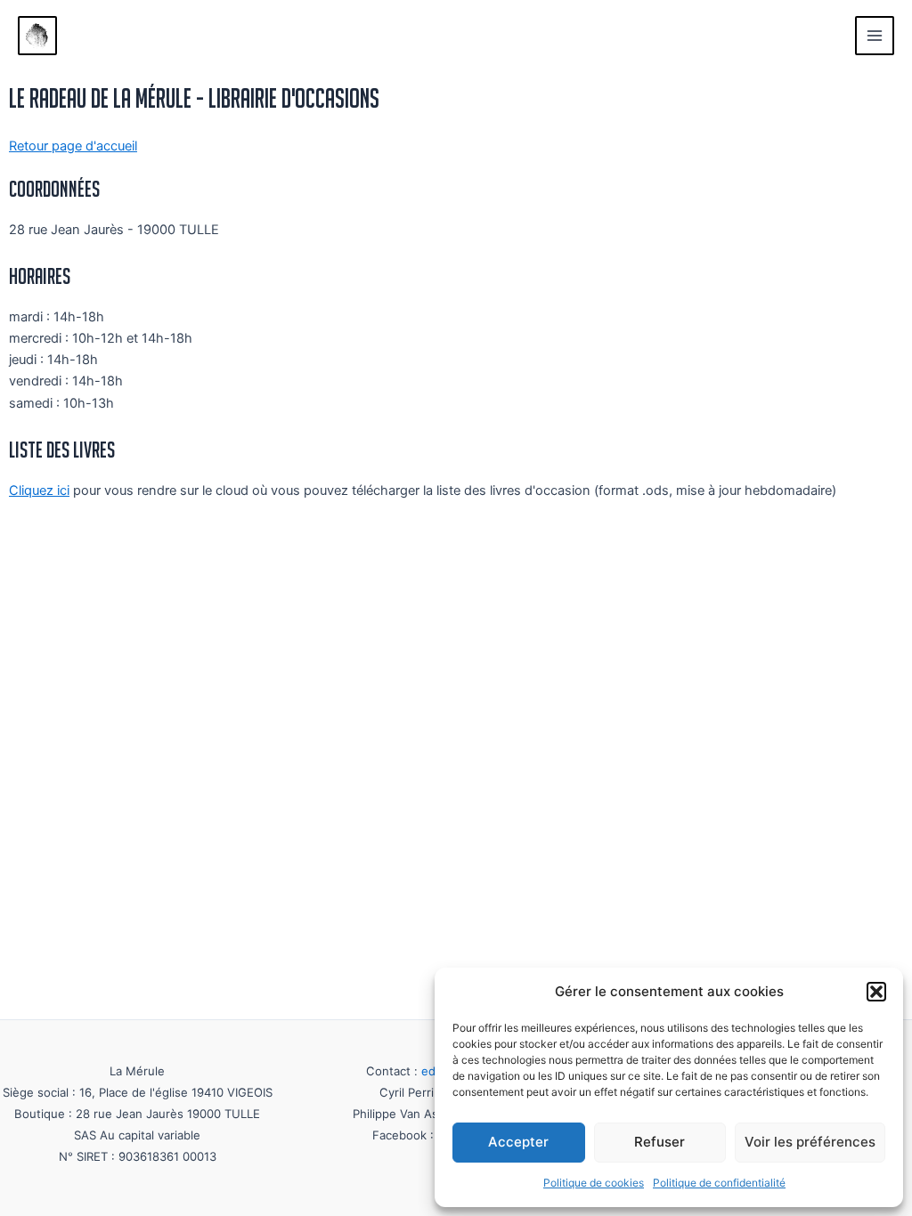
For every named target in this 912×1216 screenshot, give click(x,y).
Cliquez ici (39, 490)
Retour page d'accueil (73, 146)
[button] (876, 992)
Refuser (659, 1141)
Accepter (518, 1141)
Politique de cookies (593, 1182)
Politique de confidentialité (719, 1182)
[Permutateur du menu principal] (874, 35)
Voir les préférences (810, 1141)
